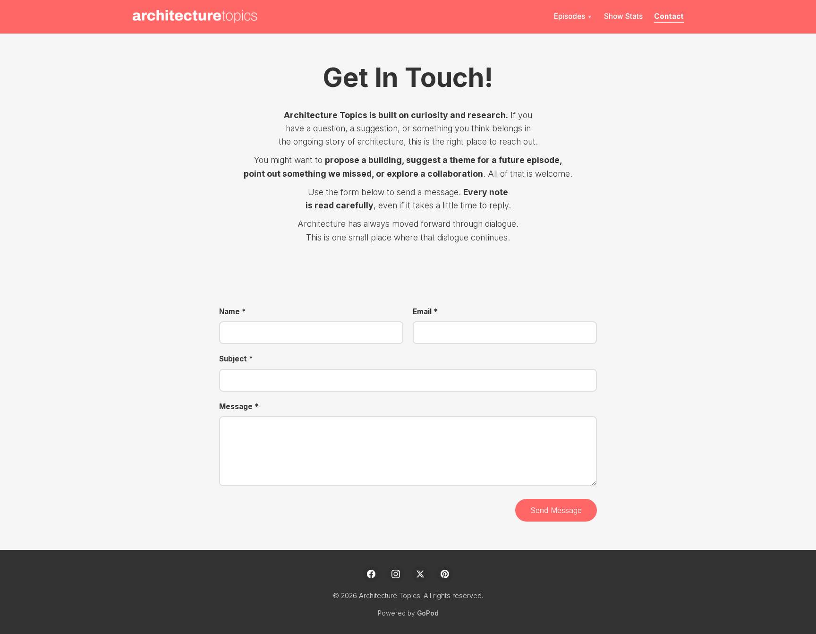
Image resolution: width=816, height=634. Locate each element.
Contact (669, 16)
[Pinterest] (444, 574)
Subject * (236, 358)
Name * (232, 311)
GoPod (428, 613)
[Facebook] (371, 574)
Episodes (569, 16)
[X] (420, 574)
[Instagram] (395, 574)
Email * (425, 311)
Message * (239, 406)
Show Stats (623, 16)
